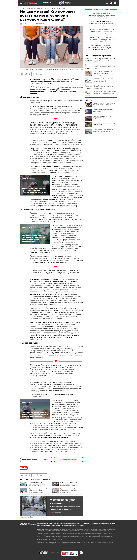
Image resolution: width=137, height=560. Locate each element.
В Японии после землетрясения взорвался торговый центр (103, 130)
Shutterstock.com (77, 69)
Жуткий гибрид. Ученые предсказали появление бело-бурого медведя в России (105, 93)
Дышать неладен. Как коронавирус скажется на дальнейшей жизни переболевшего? (32, 485)
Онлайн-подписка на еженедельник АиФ (67, 523)
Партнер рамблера (54, 552)
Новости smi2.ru (26, 517)
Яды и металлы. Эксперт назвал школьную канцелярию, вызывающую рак (103, 73)
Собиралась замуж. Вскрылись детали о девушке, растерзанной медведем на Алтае (104, 80)
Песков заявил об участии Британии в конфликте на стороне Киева (104, 103)
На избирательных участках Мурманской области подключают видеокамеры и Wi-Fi (101, 47)
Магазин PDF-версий (43, 525)
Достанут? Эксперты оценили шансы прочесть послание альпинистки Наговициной (105, 86)
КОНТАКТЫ (86, 523)
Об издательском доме (44, 523)
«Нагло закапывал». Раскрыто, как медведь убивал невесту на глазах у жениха (105, 60)
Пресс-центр (56, 525)
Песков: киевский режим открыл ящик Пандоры (103, 110)
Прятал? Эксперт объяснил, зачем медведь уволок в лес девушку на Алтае (104, 66)
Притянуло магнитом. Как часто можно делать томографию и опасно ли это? (70, 490)
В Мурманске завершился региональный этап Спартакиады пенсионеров (101, 23)
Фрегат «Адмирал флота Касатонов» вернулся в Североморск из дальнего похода (101, 31)
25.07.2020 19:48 (25, 8)
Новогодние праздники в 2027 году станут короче (104, 123)
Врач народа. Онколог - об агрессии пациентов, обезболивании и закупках (68, 484)
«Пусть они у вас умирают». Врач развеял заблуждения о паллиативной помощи (39, 490)
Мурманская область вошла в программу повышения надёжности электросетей (101, 39)
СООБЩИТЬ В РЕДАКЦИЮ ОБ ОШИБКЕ (73, 525)
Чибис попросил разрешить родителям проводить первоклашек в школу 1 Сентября (101, 15)
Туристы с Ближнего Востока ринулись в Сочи (102, 117)
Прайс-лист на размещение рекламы (103, 523)
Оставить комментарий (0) (68, 459)
